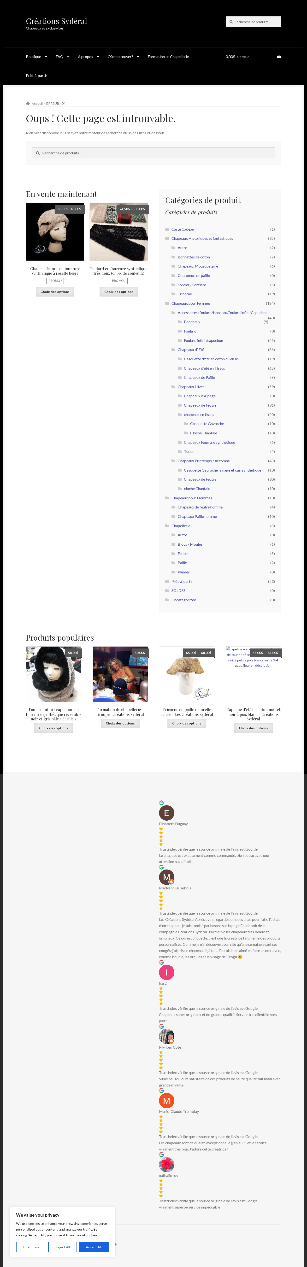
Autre (182, 247)
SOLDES (178, 590)
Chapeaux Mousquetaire (198, 266)
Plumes (184, 572)
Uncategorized (183, 599)
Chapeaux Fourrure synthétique (209, 442)
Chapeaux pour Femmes (191, 303)
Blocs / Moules (190, 544)
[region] (62, 1232)
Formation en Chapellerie (168, 56)
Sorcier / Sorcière (192, 284)
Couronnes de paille (194, 275)
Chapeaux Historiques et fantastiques (202, 238)
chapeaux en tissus (199, 414)
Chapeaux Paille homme (197, 516)
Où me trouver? (120, 56)
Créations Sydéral (56, 21)
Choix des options (55, 292)
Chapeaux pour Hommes (191, 498)
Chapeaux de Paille (199, 377)
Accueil (37, 103)
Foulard (190, 331)
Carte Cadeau (182, 229)
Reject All (62, 1247)
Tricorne (185, 294)
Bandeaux (192, 321)
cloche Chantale (197, 488)
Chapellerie (180, 525)
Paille (182, 562)
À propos (85, 56)
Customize (31, 1247)
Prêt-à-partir (36, 75)
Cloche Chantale (203, 433)
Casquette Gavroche (207, 423)
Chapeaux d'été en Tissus (204, 368)
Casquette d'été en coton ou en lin (211, 358)
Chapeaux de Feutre (200, 405)
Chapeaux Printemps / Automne (204, 460)
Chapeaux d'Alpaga (200, 395)
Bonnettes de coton (194, 257)
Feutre (183, 553)
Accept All (93, 1247)
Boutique (33, 56)
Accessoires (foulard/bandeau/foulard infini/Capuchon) (223, 312)
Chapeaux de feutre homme (200, 507)
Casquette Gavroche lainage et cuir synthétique (222, 470)
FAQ (59, 56)
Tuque (189, 451)
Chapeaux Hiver (191, 386)
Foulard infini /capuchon (203, 340)
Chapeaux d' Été (191, 349)
